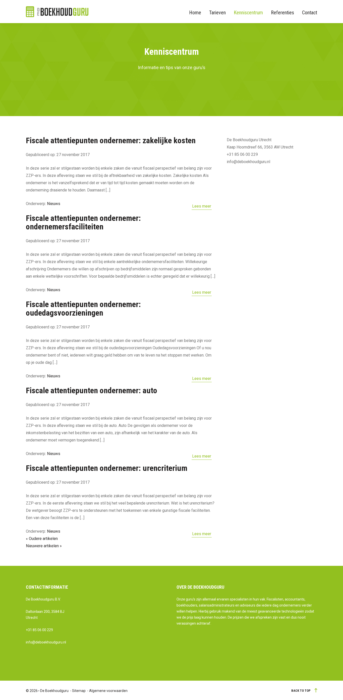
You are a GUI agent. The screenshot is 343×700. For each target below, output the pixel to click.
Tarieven (217, 13)
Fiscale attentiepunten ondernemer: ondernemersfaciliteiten (83, 222)
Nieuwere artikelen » (44, 545)
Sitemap (79, 691)
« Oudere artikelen (42, 538)
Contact (309, 13)
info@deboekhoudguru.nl (46, 642)
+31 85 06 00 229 (39, 630)
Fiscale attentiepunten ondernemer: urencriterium (106, 468)
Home (195, 13)
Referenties (282, 13)
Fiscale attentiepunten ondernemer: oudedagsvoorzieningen (83, 308)
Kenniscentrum (248, 13)
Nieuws (53, 203)
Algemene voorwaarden (108, 691)
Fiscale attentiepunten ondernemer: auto (91, 390)
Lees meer (201, 206)
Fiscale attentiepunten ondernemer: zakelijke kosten (111, 140)
